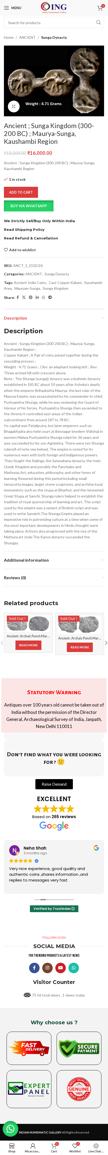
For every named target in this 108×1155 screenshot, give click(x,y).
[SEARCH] (98, 22)
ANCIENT (27, 37)
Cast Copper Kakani (65, 282)
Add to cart (21, 192)
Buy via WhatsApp (28, 206)
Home (9, 37)
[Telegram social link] (50, 297)
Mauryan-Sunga (27, 288)
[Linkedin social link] (37, 297)
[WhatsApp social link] (43, 297)
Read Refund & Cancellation (31, 238)
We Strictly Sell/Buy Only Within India (39, 221)
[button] (54, 205)
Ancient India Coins (30, 282)
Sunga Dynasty (54, 37)
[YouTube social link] (60, 968)
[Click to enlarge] (14, 106)
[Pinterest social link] (30, 297)
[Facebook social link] (17, 297)
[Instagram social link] (47, 968)
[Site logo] (54, 7)
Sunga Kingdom (55, 288)
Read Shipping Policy (24, 229)
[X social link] (23, 297)
